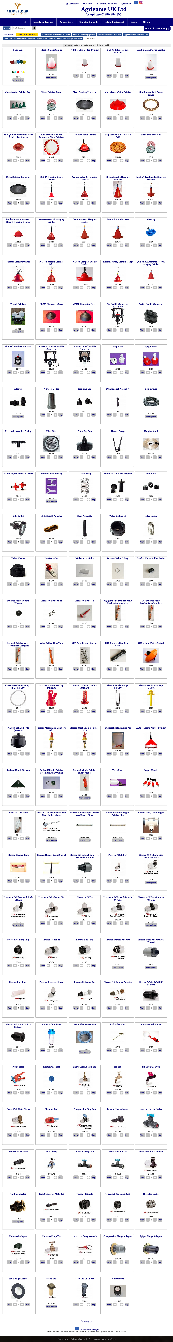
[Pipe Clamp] (51, 1171)
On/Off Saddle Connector (151, 304)
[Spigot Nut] (118, 366)
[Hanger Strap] (118, 451)
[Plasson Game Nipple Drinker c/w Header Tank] (84, 832)
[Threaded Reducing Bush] (118, 1214)
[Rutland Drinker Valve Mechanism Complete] (18, 663)
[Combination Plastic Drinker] (151, 70)
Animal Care (66, 22)
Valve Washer (18, 558)
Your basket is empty (159, 28)
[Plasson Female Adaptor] (118, 960)
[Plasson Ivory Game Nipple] (151, 832)
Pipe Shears (18, 1067)
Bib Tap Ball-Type (151, 1067)
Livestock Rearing (43, 22)
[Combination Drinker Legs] (18, 112)
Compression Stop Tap (85, 1109)
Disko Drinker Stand (51, 92)
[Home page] (17, 15)
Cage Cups (18, 50)
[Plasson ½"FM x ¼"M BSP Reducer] (18, 1044)
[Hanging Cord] (151, 451)
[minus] (81, 76)
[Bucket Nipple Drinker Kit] (118, 748)
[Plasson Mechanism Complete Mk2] (51, 748)
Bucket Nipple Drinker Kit (118, 728)
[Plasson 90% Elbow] (118, 875)
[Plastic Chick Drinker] (51, 70)
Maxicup (151, 219)
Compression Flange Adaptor (117, 1236)
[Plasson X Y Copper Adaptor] (118, 1002)
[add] (88, 76)
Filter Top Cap (85, 431)
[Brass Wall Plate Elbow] (18, 1129)
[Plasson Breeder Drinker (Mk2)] (51, 282)
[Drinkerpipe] (151, 409)
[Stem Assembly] (84, 536)
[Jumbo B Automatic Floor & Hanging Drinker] (151, 282)
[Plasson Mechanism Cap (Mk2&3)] (51, 705)
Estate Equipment (114, 22)
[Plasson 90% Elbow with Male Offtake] (18, 917)
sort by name (68, 45)
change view (102, 45)
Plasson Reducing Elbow (51, 982)
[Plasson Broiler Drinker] (18, 282)
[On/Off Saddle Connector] (151, 324)
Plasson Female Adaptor (118, 940)
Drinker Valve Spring (51, 601)
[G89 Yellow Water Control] (151, 663)
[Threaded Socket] (151, 1214)
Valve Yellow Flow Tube (51, 643)
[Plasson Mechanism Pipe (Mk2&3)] (151, 705)
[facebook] (76, 1329)
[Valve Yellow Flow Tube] (51, 663)
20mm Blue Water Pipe (84, 1024)
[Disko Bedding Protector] (84, 112)
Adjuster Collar (51, 389)
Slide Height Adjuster (51, 516)
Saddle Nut (151, 473)
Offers (146, 22)
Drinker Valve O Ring (118, 558)
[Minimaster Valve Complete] (118, 493)
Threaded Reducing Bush (117, 1194)
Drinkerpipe (151, 389)
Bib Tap (118, 1067)
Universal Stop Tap (51, 1236)
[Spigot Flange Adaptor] (151, 1256)
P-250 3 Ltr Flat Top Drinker (85, 50)
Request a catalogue (91, 1329)
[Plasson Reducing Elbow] (51, 1002)
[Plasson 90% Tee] (84, 917)
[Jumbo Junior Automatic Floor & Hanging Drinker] (18, 239)
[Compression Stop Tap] (84, 1129)
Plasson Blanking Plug (18, 940)
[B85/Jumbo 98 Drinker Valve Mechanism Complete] (118, 621)
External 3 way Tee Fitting (18, 431)
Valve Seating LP (117, 516)
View (76, 76)
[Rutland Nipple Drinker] (18, 790)
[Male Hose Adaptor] (18, 1171)
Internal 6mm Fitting (51, 473)
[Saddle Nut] (151, 493)
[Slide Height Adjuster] (51, 536)
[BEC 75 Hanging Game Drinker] (51, 197)
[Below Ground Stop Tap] (84, 1087)
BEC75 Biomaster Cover (51, 304)
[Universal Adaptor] (18, 1256)
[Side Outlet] (18, 536)
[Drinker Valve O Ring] (118, 578)
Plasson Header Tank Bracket (51, 855)
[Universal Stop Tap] (51, 1256)
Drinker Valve (51, 558)
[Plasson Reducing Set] (84, 1002)
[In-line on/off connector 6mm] (18, 493)
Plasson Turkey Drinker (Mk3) (118, 262)
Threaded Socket (151, 1194)
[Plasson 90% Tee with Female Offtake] (118, 917)
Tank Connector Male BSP (51, 1194)
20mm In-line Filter (51, 1024)
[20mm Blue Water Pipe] (84, 1044)
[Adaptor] (18, 409)
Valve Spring (151, 516)
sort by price (78, 45)
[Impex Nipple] (151, 790)
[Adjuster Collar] (51, 409)
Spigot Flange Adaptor (151, 1236)
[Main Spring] (84, 493)
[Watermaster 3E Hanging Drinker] (51, 239)
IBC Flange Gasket (18, 1279)
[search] (34, 28)
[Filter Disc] (51, 451)
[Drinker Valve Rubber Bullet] (151, 578)
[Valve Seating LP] (118, 536)
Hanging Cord (151, 431)
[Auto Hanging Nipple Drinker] (151, 748)
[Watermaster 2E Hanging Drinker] (84, 197)
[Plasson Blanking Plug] (18, 960)
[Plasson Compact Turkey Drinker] (84, 282)
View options (18, 80)
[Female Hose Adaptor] (118, 1129)
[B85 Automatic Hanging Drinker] (118, 197)
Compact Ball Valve (151, 1024)
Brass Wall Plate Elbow (18, 1109)
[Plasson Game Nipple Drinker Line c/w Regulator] (51, 832)
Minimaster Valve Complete (118, 473)
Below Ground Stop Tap (84, 1067)
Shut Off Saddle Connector (18, 346)
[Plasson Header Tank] (18, 875)
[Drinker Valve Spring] (51, 621)
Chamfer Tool (51, 1109)
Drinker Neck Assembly (117, 389)
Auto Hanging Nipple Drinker (151, 728)
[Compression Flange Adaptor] (118, 1256)
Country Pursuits (88, 22)
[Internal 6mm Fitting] (51, 493)
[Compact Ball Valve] (151, 1044)
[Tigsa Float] (118, 790)
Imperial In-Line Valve (151, 1109)
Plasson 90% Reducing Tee (51, 897)
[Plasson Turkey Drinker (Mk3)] (118, 282)
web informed (111, 1339)
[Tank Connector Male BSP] (51, 1214)
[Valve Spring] (151, 536)
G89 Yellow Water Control (151, 643)
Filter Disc (51, 431)
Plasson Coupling (51, 940)
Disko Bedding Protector (85, 92)
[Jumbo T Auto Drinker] (118, 239)
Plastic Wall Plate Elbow (151, 1151)
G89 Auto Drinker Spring (84, 643)
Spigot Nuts (151, 346)
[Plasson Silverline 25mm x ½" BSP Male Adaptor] (84, 875)
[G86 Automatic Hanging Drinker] (84, 239)
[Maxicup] (151, 239)
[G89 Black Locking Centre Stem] (118, 663)
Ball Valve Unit (117, 1024)
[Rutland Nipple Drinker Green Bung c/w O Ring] (51, 790)
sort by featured (89, 45)
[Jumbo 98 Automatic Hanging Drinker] (151, 197)
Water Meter (118, 1279)
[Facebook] (135, 3)
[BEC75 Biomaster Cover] (51, 324)
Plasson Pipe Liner (18, 982)
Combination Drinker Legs (18, 92)
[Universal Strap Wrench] (84, 1256)
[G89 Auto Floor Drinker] (84, 154)
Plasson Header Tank (18, 855)
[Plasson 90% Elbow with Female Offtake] (151, 875)
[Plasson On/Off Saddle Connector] (84, 366)
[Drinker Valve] (51, 578)
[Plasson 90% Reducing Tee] (51, 917)
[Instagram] (140, 3)
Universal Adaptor (18, 1236)
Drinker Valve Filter (85, 558)
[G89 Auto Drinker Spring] (84, 663)
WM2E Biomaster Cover (85, 304)
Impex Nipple (151, 770)
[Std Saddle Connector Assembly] (118, 324)
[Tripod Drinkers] (18, 324)
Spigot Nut (118, 346)
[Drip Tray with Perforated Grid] (118, 154)
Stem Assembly (84, 516)
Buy (93, 76)
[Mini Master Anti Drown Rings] (151, 112)
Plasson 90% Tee (85, 897)
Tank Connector (18, 1194)
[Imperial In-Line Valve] (151, 1129)
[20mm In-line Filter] (51, 1044)
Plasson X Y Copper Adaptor (118, 982)
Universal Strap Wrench (85, 1236)
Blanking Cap (84, 389)
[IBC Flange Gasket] (18, 1299)
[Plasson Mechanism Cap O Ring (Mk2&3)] (18, 705)
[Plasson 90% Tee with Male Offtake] (151, 917)
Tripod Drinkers (18, 304)
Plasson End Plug (84, 940)
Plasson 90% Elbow (117, 855)
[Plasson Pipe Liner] (18, 1002)
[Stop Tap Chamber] (84, 1299)
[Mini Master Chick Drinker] (118, 112)
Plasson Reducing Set (84, 982)
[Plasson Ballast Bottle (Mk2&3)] (18, 748)
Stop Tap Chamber (84, 1279)
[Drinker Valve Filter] (84, 578)
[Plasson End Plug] (84, 960)
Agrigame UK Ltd (104, 9)
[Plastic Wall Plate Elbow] (151, 1171)
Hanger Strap (118, 431)
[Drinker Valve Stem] (84, 621)
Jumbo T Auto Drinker (118, 219)
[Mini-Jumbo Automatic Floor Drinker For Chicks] (18, 154)
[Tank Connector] (18, 1214)
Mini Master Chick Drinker (118, 92)
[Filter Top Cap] (84, 451)
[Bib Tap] (118, 1087)
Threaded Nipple (84, 1194)
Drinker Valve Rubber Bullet (151, 558)
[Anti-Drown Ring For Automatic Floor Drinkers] (51, 154)
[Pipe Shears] (18, 1087)
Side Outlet (18, 516)
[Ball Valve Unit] (118, 1044)
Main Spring (84, 473)
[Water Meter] (118, 1299)
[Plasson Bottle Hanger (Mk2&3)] (118, 705)
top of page (88, 1321)
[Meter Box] (51, 1299)
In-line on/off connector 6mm (18, 473)
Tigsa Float (117, 770)
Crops (133, 22)
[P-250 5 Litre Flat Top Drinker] (118, 70)
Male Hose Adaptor (18, 1151)
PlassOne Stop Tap (85, 1151)
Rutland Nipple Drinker (18, 770)
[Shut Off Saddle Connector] (18, 366)
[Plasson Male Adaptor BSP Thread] (151, 960)
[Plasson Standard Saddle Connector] (51, 366)
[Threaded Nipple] (84, 1214)
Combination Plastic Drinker (151, 50)
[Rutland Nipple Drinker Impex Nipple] (84, 790)
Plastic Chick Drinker (51, 50)
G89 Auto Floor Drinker (84, 134)
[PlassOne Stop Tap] (84, 1171)
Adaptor (18, 389)
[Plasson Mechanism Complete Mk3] (84, 748)
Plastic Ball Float (51, 1067)
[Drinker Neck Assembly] (118, 409)
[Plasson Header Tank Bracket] (51, 875)
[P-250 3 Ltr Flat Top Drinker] (84, 70)
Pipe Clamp (51, 1151)
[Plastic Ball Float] (51, 1087)
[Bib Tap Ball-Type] (151, 1087)
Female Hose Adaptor (118, 1109)
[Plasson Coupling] (51, 960)
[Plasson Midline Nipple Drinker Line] (118, 832)
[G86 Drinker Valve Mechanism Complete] (151, 621)
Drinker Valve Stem (84, 601)
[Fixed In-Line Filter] (18, 832)
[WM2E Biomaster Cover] (84, 324)
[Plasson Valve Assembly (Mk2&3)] (84, 705)
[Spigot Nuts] (151, 366)
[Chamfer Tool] (51, 1129)
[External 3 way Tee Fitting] (18, 451)
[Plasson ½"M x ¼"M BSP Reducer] (151, 1002)
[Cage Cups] (18, 70)
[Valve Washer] (18, 578)
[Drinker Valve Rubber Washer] (18, 621)
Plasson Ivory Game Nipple (151, 812)
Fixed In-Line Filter (18, 812)
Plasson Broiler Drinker (18, 262)
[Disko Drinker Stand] (51, 112)
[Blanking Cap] (84, 409)
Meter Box (51, 1279)
